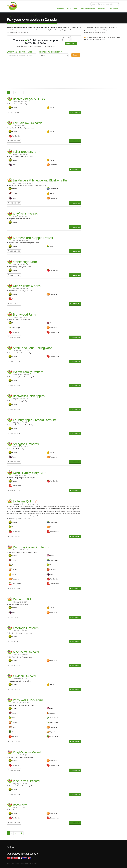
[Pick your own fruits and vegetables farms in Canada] (19, 858)
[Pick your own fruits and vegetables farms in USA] (15, 858)
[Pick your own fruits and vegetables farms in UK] (29, 858)
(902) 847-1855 (15, 588)
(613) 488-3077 (15, 203)
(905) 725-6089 (15, 770)
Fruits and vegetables (87, 9)
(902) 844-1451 (15, 275)
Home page (60, 9)
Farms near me (72, 9)
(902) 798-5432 (15, 617)
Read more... (75, 112)
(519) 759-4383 (15, 337)
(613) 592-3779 (15, 491)
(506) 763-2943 (15, 409)
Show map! (71, 43)
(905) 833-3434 (15, 433)
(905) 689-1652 (15, 641)
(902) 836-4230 (15, 689)
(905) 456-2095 (15, 141)
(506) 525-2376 (15, 304)
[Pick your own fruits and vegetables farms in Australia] (22, 858)
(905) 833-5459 (15, 794)
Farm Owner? (113, 9)
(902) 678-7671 (15, 112)
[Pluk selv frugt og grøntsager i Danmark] (8, 858)
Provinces (101, 9)
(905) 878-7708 (15, 823)
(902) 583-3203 (15, 665)
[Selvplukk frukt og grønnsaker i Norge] (12, 858)
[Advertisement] (62, 72)
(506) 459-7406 (15, 385)
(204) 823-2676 (15, 251)
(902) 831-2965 (15, 462)
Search (76, 55)
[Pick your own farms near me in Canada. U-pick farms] (13, 6)
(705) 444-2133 (15, 361)
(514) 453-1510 (15, 536)
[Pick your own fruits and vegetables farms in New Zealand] (25, 858)
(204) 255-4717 (15, 741)
